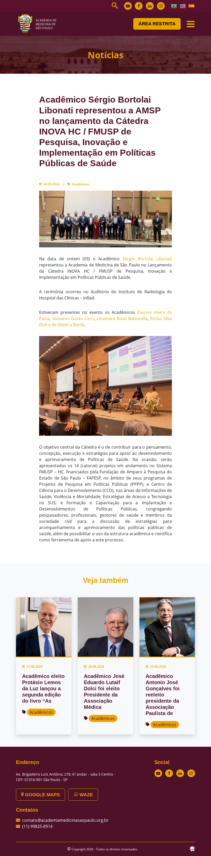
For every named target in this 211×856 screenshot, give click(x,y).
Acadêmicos (81, 184)
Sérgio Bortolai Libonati (147, 259)
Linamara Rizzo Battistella (122, 318)
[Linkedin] (150, 6)
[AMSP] (39, 23)
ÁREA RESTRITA (156, 23)
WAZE (85, 794)
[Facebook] (139, 6)
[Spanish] (191, 6)
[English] (183, 6)
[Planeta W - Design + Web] (192, 848)
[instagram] (161, 6)
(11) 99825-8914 (37, 826)
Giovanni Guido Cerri (73, 318)
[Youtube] (128, 6)
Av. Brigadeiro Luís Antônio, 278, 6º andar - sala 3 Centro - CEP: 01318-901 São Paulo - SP (65, 777)
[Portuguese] (174, 6)
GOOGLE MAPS (42, 794)
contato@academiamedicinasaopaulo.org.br (65, 820)
